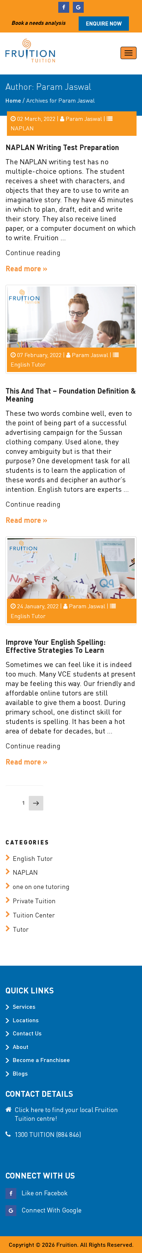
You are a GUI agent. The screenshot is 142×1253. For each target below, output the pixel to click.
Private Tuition (34, 900)
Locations (26, 1020)
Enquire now (104, 23)
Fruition (66, 1244)
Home (13, 100)
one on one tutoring (41, 886)
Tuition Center (34, 915)
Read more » (26, 268)
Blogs (20, 1073)
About (20, 1046)
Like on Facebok (44, 1192)
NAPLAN (22, 128)
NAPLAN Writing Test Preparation (62, 147)
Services (24, 1006)
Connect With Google (51, 1210)
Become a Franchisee (41, 1060)
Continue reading (32, 252)
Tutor (21, 929)
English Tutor (28, 364)
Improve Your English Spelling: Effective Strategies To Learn (55, 646)
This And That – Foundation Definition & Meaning (70, 394)
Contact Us (27, 1033)
